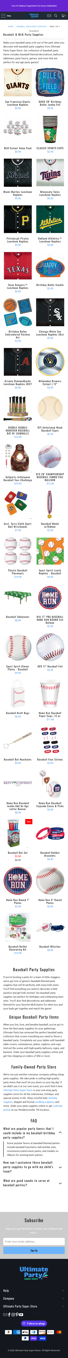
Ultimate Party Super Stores (28, 1350)
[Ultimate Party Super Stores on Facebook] (9, 1314)
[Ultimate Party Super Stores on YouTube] (21, 1314)
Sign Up (34, 1250)
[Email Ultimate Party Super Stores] (49, 16)
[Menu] (1, 15)
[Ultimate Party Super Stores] (34, 16)
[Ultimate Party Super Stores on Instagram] (13, 1314)
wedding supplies (44, 1102)
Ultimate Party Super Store (18, 1090)
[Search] (56, 15)
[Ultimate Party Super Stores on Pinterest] (17, 1314)
